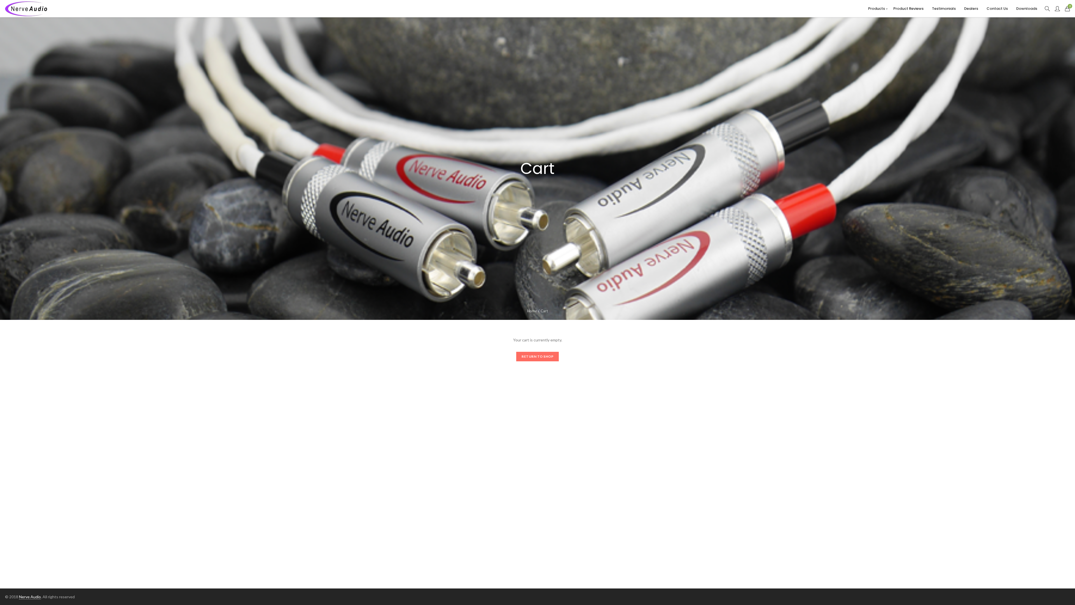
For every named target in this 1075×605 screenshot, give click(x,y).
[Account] (1057, 8)
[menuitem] (876, 8)
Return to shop (537, 356)
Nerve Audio (30, 596)
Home (532, 311)
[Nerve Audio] (26, 8)
